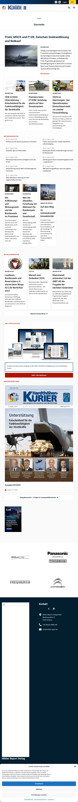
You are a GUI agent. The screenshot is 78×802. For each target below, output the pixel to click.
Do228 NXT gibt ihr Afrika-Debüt (16, 150)
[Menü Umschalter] (74, 8)
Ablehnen (39, 789)
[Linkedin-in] (59, 2)
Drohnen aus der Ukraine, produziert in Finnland (21, 142)
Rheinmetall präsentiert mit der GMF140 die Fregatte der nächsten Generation (63, 281)
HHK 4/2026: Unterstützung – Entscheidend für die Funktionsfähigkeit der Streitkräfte (15, 103)
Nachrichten (9, 271)
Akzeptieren (39, 784)
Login (65, 2)
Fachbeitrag (45, 47)
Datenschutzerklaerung (40, 799)
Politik (31, 271)
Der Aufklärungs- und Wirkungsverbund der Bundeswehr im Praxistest (12, 207)
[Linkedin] (54, 609)
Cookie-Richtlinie (28, 799)
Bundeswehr (33, 93)
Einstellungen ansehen (39, 795)
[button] (75, 766)
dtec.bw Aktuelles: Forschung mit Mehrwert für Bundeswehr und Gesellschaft (30, 207)
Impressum (51, 799)
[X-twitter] (56, 2)
